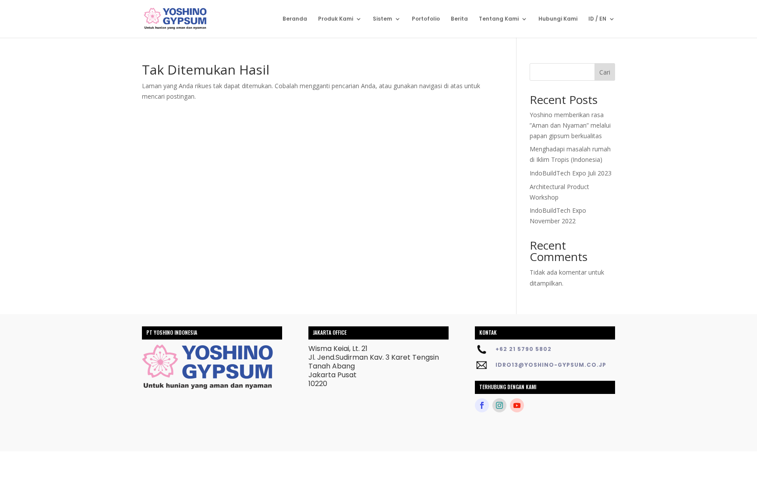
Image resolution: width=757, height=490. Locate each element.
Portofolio (426, 19)
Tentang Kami (499, 19)
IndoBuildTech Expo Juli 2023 (571, 173)
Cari (604, 72)
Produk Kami (335, 19)
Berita (459, 19)
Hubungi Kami (557, 19)
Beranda (295, 19)
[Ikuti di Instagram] (499, 405)
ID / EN (597, 19)
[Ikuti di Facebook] (482, 405)
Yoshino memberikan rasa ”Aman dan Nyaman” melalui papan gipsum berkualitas (570, 125)
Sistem (382, 19)
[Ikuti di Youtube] (517, 405)
